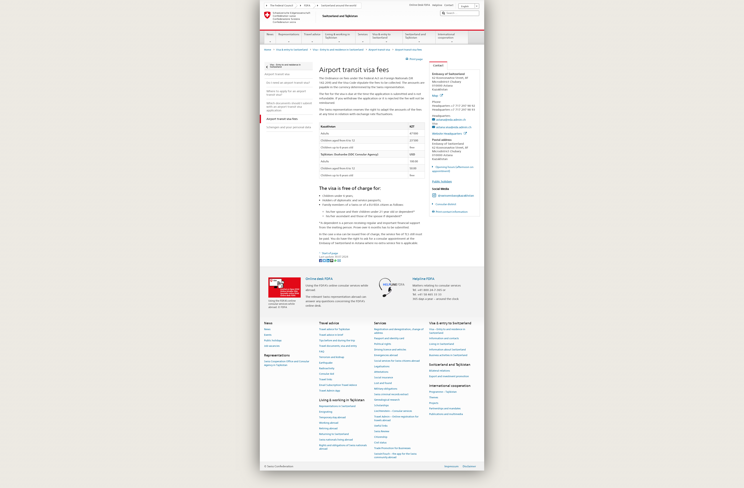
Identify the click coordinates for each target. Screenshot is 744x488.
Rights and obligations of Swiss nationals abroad (343, 447)
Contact (436, 65)
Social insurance (383, 377)
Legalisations (381, 366)
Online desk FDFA (319, 279)
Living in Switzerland (441, 344)
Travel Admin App (329, 390)
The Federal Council (281, 5)
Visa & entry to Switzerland (381, 36)
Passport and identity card (389, 338)
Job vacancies (272, 346)
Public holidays (442, 181)
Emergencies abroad (386, 355)
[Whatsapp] (336, 260)
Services (363, 34)
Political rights (382, 344)
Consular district (445, 204)
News (270, 34)
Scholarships (381, 405)
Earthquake (325, 362)
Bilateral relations (439, 370)
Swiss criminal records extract (391, 394)
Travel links (325, 379)
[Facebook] (321, 260)
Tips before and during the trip (337, 340)
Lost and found (383, 383)
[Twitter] (324, 260)
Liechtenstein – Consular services (393, 411)
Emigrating (325, 411)
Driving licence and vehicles (390, 349)
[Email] (339, 260)
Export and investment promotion (449, 376)
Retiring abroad (328, 428)
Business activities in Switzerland (448, 355)
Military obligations (385, 388)
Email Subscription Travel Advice (338, 385)
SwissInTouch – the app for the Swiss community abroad (395, 455)
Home (267, 49)
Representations (288, 34)
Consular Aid (326, 374)
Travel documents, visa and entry (338, 346)
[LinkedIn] (328, 260)
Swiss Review (381, 431)
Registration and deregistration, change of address (399, 331)
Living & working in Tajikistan (337, 36)
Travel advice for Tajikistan (334, 329)
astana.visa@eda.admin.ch (453, 127)
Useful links (381, 425)
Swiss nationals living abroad (336, 439)
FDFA (307, 5)
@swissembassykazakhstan (456, 195)
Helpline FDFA (423, 279)
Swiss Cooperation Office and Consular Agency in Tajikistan (286, 363)
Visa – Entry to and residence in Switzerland (338, 49)
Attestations (381, 372)
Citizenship (380, 436)
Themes (433, 397)
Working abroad (328, 423)
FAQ (321, 351)
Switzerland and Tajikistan (415, 36)
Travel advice (312, 34)
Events (267, 334)
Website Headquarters (447, 133)
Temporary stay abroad (332, 417)
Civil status (380, 442)
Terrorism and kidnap (331, 357)
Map (435, 95)
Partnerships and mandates (445, 408)
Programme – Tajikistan (443, 391)
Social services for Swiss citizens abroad (397, 360)
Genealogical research (387, 399)
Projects (433, 403)
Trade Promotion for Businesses (392, 448)
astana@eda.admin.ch (451, 119)
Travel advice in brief (331, 334)
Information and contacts (444, 338)
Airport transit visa (379, 49)
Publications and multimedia (446, 414)
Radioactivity (326, 368)
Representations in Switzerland (337, 406)
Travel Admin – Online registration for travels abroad (396, 418)
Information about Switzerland (447, 349)
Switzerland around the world (338, 5)
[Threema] (332, 260)
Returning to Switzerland (334, 434)
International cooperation (446, 36)
